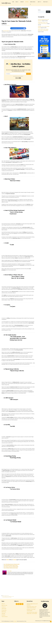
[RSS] (22, 604)
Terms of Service (5, 616)
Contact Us (4, 606)
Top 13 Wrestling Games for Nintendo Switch (11, 564)
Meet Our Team (4, 605)
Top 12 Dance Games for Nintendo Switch (11, 566)
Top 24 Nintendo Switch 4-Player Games (11, 565)
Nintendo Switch (6, 30)
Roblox (17, 1)
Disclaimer (3, 614)
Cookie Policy (4, 608)
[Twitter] (16, 604)
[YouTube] (18, 604)
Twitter (7, 559)
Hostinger (14, 621)
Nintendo (26, 1)
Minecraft (22, 1)
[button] (30, 4)
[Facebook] (20, 604)
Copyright (3, 613)
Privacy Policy (45, 1)
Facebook (14, 559)
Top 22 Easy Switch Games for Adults (6, 597)
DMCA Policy (4, 611)
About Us (39, 1)
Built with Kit (18, 78)
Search (39, 9)
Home (13, 1)
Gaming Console (32, 1)
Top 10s (8, 595)
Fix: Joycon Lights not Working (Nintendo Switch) (8, 596)
